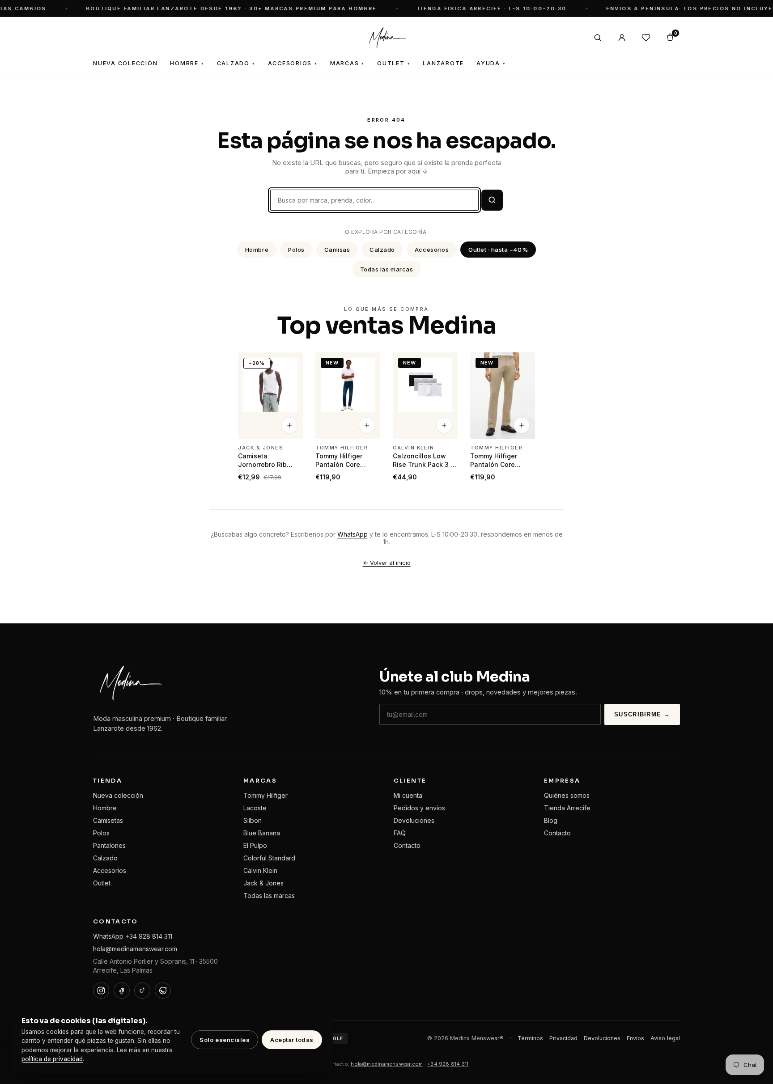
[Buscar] (597, 37)
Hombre (187, 63)
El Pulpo (255, 845)
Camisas (337, 249)
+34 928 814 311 (447, 1064)
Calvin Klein (260, 870)
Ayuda (491, 63)
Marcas (347, 63)
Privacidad (563, 1038)
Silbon (252, 820)
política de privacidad (52, 1059)
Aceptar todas (292, 1039)
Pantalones (109, 845)
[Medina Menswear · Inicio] (386, 37)
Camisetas (108, 820)
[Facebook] (122, 990)
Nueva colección (118, 795)
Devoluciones (414, 820)
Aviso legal (665, 1038)
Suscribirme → (642, 714)
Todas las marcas (386, 269)
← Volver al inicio (387, 562)
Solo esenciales (225, 1039)
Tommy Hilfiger (265, 795)
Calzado (236, 63)
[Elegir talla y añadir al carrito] (289, 426)
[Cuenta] (622, 37)
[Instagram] (101, 990)
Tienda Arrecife (567, 808)
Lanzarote (443, 63)
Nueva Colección (125, 63)
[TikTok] (142, 990)
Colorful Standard (269, 858)
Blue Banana (261, 833)
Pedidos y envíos (419, 808)
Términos (530, 1038)
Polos (296, 249)
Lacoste (255, 808)
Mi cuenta (408, 795)
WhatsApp (352, 534)
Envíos (635, 1038)
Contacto (407, 845)
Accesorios (293, 63)
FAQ (400, 833)
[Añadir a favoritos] (290, 363)
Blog (550, 820)
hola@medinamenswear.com (135, 949)
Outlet (393, 63)
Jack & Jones (263, 883)
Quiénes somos (567, 795)
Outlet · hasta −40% (498, 249)
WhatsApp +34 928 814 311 (132, 936)
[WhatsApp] (163, 990)
